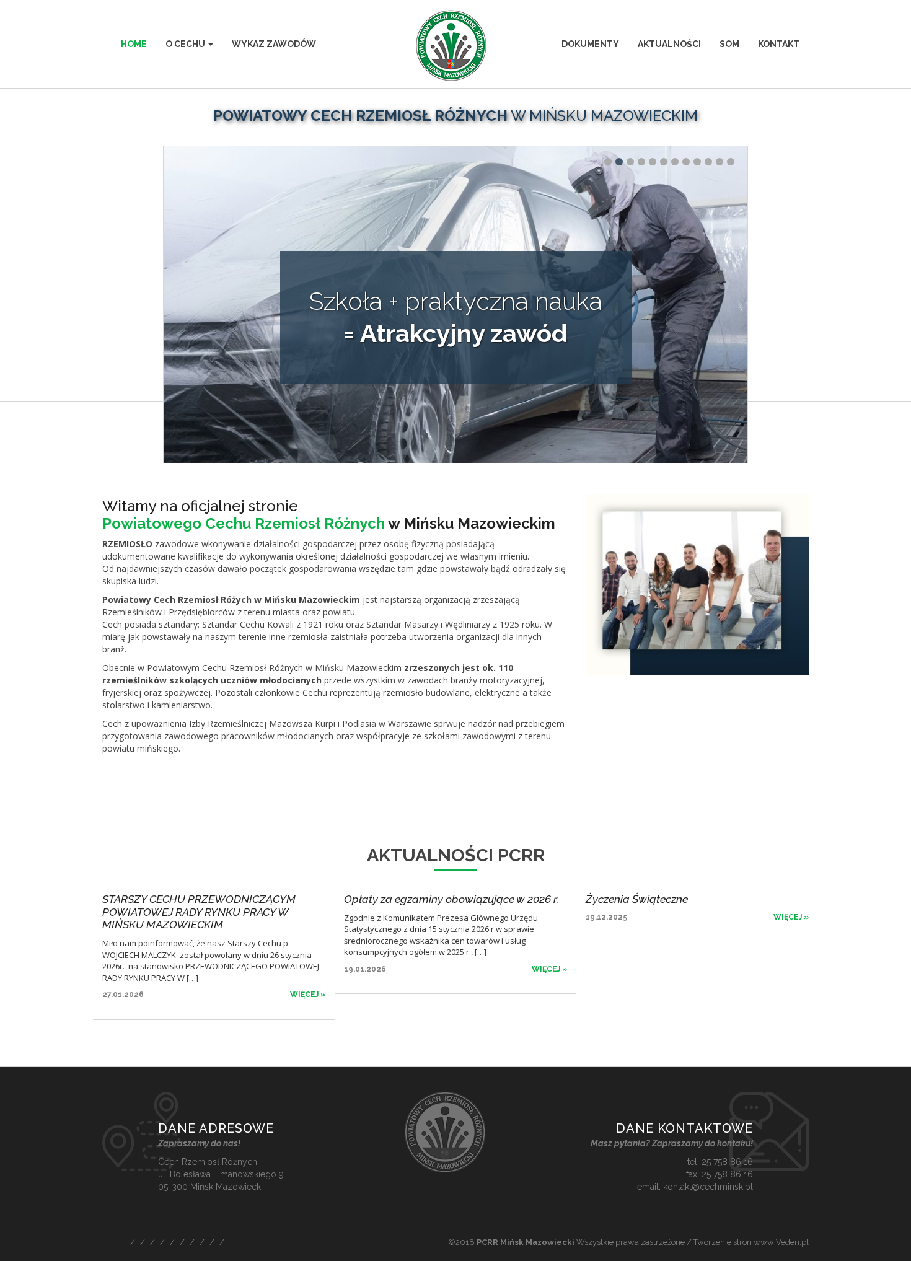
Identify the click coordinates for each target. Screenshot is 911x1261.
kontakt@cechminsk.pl (708, 1187)
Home (134, 44)
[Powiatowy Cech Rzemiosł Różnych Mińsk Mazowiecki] (455, 45)
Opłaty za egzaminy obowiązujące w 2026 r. (451, 898)
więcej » (307, 994)
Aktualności (669, 44)
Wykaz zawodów (274, 44)
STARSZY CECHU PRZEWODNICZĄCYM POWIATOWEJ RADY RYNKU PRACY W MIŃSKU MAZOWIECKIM (199, 911)
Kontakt (778, 44)
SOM (729, 44)
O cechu (186, 44)
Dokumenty (590, 44)
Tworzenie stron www (733, 1242)
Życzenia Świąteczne (637, 898)
